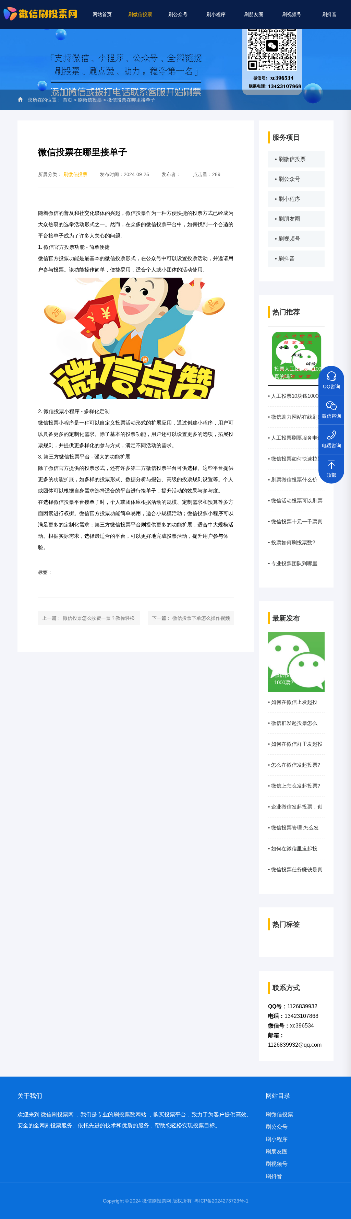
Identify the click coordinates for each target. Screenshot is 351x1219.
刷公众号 (177, 14)
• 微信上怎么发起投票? (294, 786)
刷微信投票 (140, 14)
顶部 (331, 475)
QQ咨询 (331, 386)
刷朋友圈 (253, 14)
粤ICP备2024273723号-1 (221, 1201)
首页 (67, 100)
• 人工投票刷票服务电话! (296, 438)
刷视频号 (291, 14)
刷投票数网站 (129, 1114)
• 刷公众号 (287, 179)
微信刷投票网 (57, 1114)
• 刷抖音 (285, 259)
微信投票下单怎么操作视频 (201, 618)
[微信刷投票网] (41, 11)
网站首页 (102, 14)
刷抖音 (329, 14)
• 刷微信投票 (290, 159)
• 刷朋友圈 (287, 219)
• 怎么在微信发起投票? (294, 765)
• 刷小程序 (287, 199)
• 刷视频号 (287, 239)
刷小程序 (216, 14)
